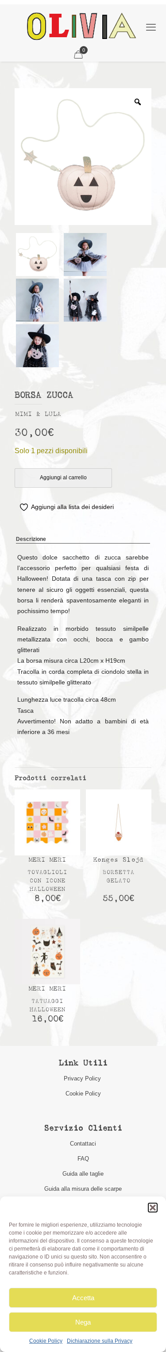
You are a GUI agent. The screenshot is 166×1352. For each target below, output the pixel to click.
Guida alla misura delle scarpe (83, 1188)
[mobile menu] (150, 27)
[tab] (83, 540)
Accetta (83, 1297)
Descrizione (31, 539)
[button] (152, 1207)
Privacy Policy (83, 1078)
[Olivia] (81, 26)
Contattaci (83, 1143)
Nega (83, 1322)
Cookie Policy (45, 1341)
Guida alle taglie (83, 1173)
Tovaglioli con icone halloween (47, 881)
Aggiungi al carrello (63, 477)
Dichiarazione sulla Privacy (99, 1341)
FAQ (83, 1158)
